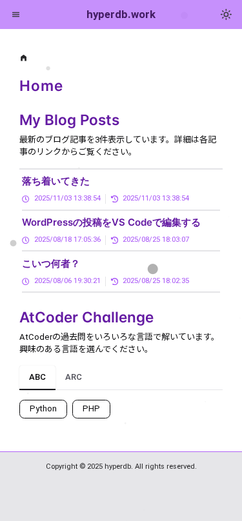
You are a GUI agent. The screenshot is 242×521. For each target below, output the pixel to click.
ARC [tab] (73, 377)
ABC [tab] (37, 377)
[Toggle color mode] (226, 15)
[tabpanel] (121, 404)
